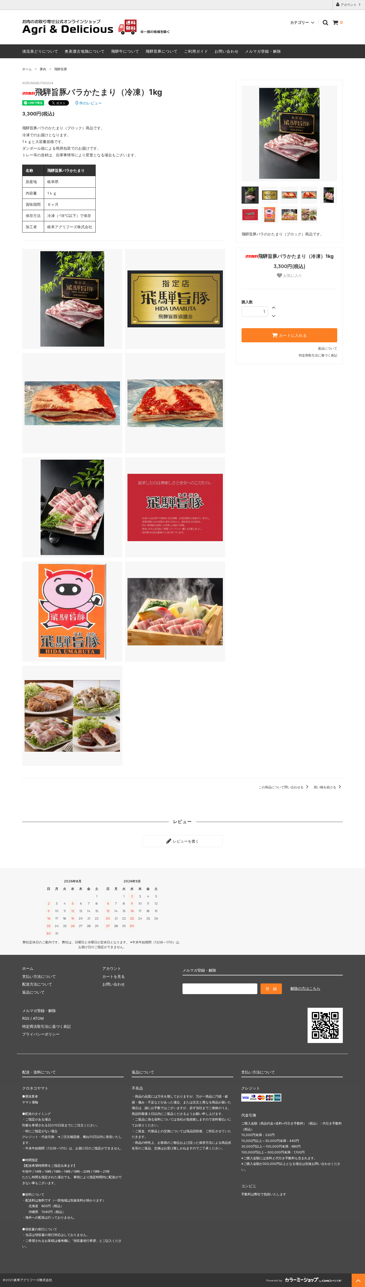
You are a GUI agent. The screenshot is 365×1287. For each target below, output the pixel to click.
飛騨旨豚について (162, 51)
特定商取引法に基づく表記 (318, 355)
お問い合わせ (227, 51)
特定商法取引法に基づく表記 (46, 1026)
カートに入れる (292, 335)
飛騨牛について (125, 51)
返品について (327, 348)
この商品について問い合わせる (281, 787)
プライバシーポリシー (41, 1034)
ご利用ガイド (196, 51)
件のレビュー (88, 103)
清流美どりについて (40, 51)
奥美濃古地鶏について (85, 51)
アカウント (349, 5)
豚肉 (43, 69)
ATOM (38, 1018)
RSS (25, 1018)
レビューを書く (185, 841)
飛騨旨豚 (60, 69)
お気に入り (292, 275)
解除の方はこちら (305, 988)
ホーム (27, 69)
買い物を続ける (325, 787)
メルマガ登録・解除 (263, 51)
